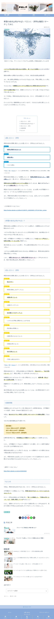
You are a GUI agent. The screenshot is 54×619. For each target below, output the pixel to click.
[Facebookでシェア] (23, 517)
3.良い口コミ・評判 (25, 126)
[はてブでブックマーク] (25, 517)
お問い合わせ (27, 612)
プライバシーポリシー (44, 612)
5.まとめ (22, 130)
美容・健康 (7, 512)
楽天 (10, 170)
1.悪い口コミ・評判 (25, 121)
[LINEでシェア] (31, 517)
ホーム (9, 612)
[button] (34, 517)
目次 (25, 118)
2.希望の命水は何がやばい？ (27, 123)
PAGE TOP (27, 607)
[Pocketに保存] (28, 517)
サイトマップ (27, 614)
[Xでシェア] (20, 517)
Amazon (13, 170)
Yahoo (6, 170)
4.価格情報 (23, 128)
